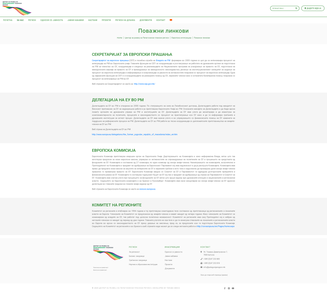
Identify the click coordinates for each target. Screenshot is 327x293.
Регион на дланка (125, 20)
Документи (146, 20)
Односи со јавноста (51, 20)
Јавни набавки (75, 20)
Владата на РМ (163, 60)
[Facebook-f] (225, 288)
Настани (92, 20)
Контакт (160, 20)
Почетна (7, 20)
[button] (313, 8)
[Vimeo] (229, 288)
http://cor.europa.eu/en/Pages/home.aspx (216, 226)
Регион (32, 20)
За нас (20, 20)
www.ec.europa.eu (147, 189)
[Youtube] (233, 288)
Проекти (106, 20)
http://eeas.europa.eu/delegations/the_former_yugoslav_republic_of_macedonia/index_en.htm (134, 134)
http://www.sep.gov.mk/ (144, 84)
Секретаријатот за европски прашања (110, 60)
